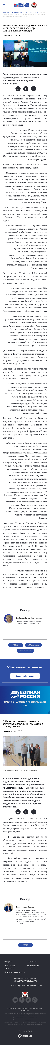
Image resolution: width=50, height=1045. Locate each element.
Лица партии (32, 962)
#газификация (25, 651)
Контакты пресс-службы (14, 972)
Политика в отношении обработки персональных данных (25, 1022)
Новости (33, 12)
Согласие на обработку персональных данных (25, 1024)
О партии (8, 962)
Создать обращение (25, 676)
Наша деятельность (19, 12)
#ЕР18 (15, 645)
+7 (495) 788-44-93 (25, 981)
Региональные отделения (10, 967)
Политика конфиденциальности (25, 1020)
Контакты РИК (33, 966)
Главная (6, 12)
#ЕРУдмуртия (33, 645)
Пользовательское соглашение (25, 1018)
